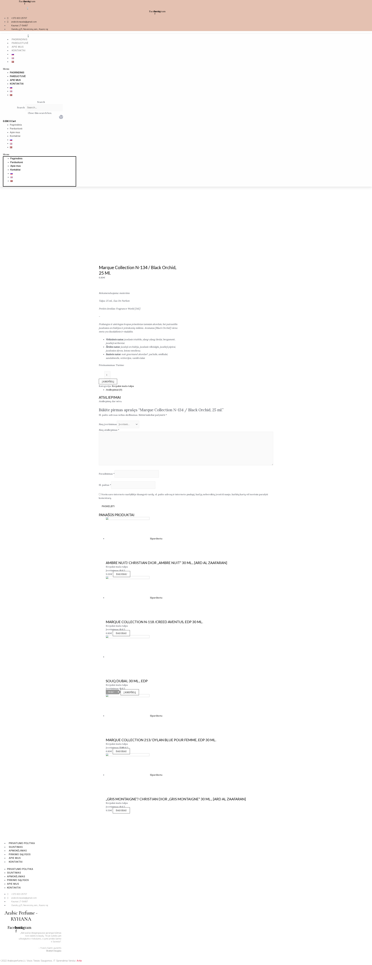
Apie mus (18, 46)
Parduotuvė (20, 43)
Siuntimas (16, 846)
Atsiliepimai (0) (114, 389)
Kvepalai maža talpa (123, 386)
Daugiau (121, 574)
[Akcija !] (127, 656)
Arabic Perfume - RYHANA (21, 916)
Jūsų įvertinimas (108, 424)
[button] (123, 69)
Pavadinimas (107, 473)
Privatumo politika (22, 843)
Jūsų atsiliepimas (109, 429)
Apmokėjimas (18, 850)
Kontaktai (18, 50)
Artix (79, 960)
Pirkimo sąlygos (20, 854)
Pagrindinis (19, 39)
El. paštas (105, 484)
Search (21, 107)
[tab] (189, 390)
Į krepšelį (108, 381)
